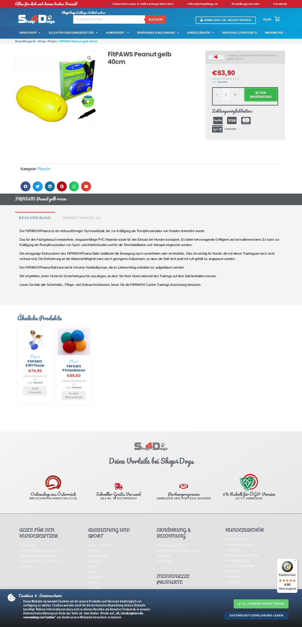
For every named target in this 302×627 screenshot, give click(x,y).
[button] (261, 603)
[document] (151, 313)
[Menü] (295, 561)
